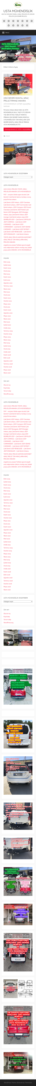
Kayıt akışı (7, 388)
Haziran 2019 (8, 334)
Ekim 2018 (7, 358)
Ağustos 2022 (8, 283)
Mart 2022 (7, 292)
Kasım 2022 (7, 277)
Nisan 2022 (7, 289)
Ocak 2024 (7, 271)
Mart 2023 (7, 274)
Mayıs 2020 (7, 316)
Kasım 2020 (7, 310)
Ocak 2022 (7, 295)
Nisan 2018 (7, 373)
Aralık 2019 (7, 328)
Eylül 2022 (7, 280)
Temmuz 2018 (8, 364)
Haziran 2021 (8, 301)
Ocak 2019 (7, 349)
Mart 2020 (7, 322)
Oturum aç (7, 385)
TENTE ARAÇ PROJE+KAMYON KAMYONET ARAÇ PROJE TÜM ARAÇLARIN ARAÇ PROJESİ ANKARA (18, 239)
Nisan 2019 (7, 340)
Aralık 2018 (7, 352)
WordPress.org (8, 394)
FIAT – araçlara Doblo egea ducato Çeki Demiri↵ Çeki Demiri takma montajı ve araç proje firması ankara (17, 197)
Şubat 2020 (7, 325)
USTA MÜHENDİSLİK (18, 11)
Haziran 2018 (8, 367)
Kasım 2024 (7, 268)
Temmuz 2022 (8, 286)
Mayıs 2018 (7, 370)
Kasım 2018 (7, 355)
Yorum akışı (7, 391)
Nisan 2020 (7, 319)
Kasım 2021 (7, 298)
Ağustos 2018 (8, 361)
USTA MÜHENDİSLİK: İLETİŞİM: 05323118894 (17, 104)
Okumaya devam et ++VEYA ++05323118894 (18, 129)
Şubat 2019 (7, 346)
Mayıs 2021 (7, 304)
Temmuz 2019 (8, 331)
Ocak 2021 (7, 307)
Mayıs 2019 (7, 337)
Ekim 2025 (7, 262)
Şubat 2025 (7, 265)
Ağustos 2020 (8, 313)
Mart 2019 (7, 343)
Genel (8, 136)
